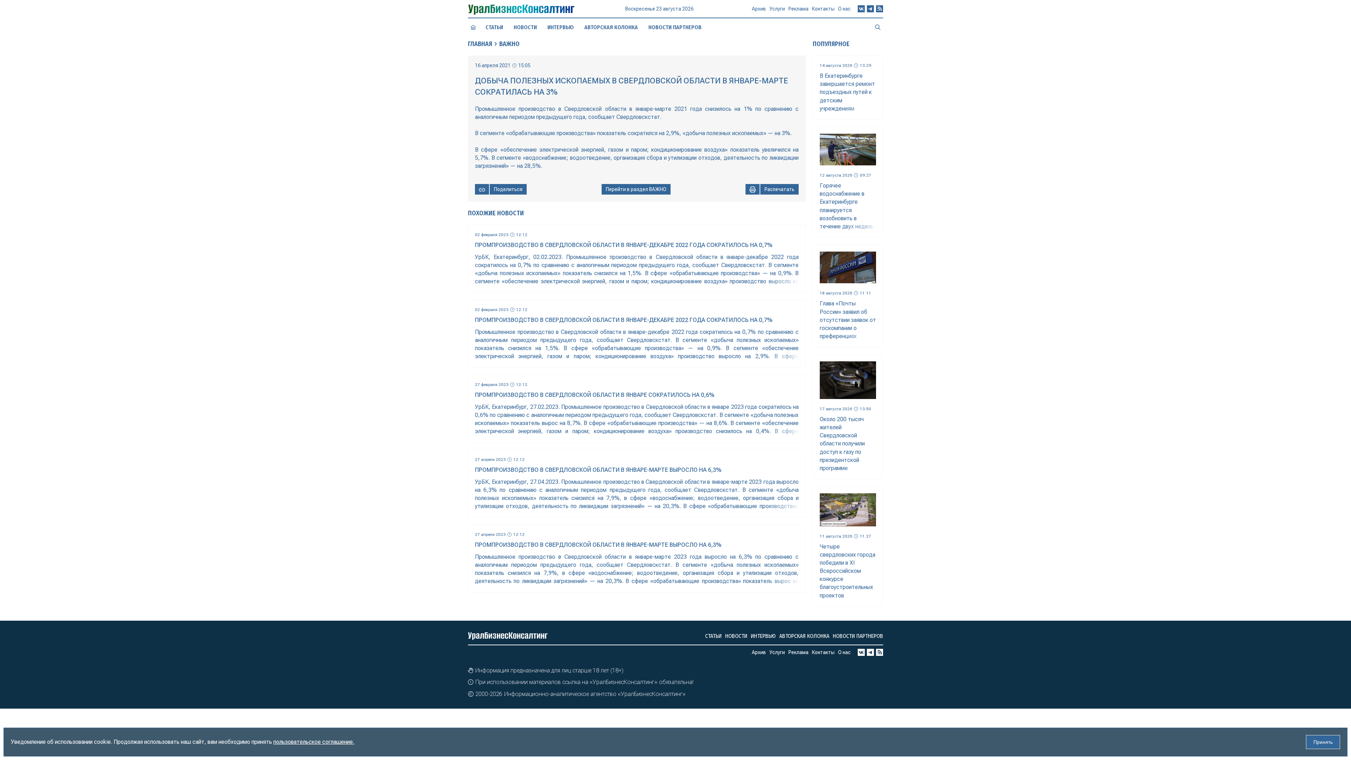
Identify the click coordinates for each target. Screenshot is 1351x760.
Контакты (823, 9)
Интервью (560, 27)
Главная (480, 44)
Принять (1323, 742)
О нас (844, 9)
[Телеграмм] (870, 8)
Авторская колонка (611, 27)
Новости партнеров (675, 27)
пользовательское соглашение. (313, 742)
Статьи (494, 27)
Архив (759, 9)
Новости (525, 27)
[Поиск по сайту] (878, 27)
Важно (509, 44)
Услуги (777, 9)
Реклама (798, 9)
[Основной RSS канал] (879, 8)
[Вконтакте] (861, 8)
